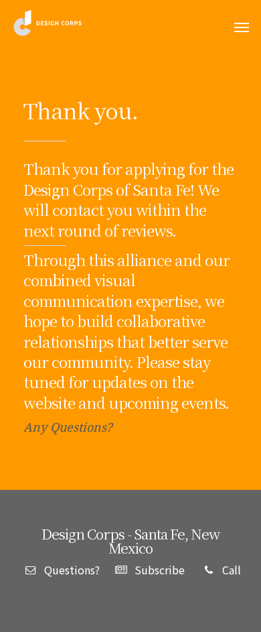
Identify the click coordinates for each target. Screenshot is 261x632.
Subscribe (158, 570)
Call (230, 570)
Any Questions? (67, 427)
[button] (241, 27)
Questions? (70, 570)
